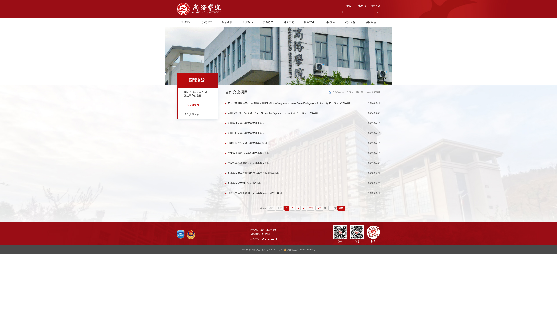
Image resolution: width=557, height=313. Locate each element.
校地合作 (350, 22)
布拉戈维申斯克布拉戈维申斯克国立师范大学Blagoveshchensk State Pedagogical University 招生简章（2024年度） (291, 103)
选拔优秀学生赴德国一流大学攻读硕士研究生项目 (255, 193)
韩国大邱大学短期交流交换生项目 (246, 133)
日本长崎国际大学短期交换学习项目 (247, 143)
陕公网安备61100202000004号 (300, 250)
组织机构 (227, 22)
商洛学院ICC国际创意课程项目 (245, 183)
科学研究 (289, 22)
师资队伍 (248, 22)
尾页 (319, 208)
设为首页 (375, 5)
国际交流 (330, 22)
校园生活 (371, 22)
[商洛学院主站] (199, 9)
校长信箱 (361, 5)
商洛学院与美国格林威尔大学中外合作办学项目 (254, 173)
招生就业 (309, 22)
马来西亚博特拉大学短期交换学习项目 (249, 153)
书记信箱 (347, 5)
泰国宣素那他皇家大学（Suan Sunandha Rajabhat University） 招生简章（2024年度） (275, 113)
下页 (311, 208)
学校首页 (186, 22)
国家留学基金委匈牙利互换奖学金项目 (249, 163)
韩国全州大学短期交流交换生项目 (246, 123)
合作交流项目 (373, 92)
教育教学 (268, 22)
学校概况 (206, 22)
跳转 (341, 208)
